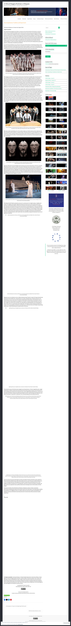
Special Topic (29, 18)
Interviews (24, 18)
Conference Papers (40, 18)
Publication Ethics (20, 624)
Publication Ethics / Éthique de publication (52, 86)
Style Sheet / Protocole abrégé (50, 90)
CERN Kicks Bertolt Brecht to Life (35, 610)
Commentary (47, 33)
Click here (47, 63)
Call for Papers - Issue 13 (49, 78)
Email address (47, 51)
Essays (34, 18)
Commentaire (53, 33)
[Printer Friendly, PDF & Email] (7, 595)
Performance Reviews (49, 18)
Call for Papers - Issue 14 (49, 82)
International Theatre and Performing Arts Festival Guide (55, 69)
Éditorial (50, 32)
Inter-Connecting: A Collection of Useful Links (53, 71)
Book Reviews (56, 18)
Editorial (46, 32)
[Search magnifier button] (66, 46)
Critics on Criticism (63, 18)
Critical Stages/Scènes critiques (16, 4)
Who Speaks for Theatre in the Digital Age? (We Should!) (15, 606)
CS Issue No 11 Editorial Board (50, 39)
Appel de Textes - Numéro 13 (50, 80)
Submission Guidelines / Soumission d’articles (53, 88)
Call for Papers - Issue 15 (49, 84)
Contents (19, 18)
